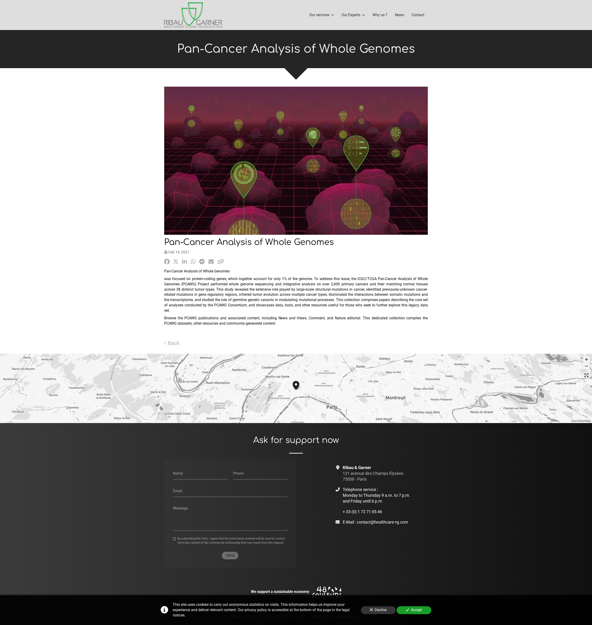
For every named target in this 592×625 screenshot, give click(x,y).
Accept (416, 610)
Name (178, 473)
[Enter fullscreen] (586, 375)
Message (180, 508)
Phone (238, 473)
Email (177, 490)
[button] (296, 384)
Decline (381, 610)
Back (173, 343)
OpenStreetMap (581, 421)
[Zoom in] (586, 359)
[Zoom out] (586, 366)
